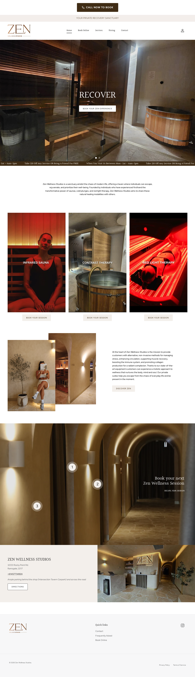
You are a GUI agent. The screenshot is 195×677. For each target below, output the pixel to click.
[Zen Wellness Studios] (19, 31)
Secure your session (174, 491)
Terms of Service (179, 665)
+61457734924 (15, 574)
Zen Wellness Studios (23, 663)
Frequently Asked (103, 635)
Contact (124, 30)
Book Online (83, 30)
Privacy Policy (164, 665)
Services (99, 30)
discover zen (123, 389)
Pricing (112, 30)
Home (69, 30)
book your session (36, 318)
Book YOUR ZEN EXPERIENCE (97, 109)
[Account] (181, 31)
